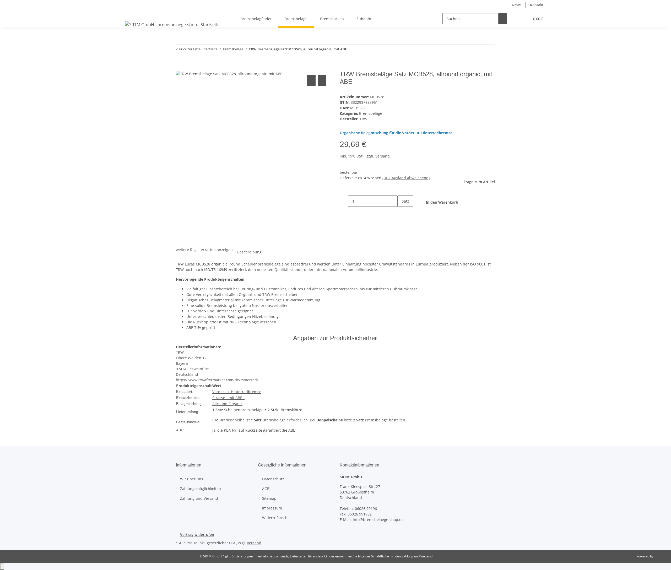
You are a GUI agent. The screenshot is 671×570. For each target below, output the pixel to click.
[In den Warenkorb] (180, 67)
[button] (515, 19)
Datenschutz (273, 478)
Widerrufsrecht (275, 517)
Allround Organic (227, 403)
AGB (265, 488)
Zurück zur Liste (188, 49)
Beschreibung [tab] (249, 251)
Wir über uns (191, 478)
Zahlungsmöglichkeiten (200, 488)
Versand (382, 156)
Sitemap (269, 498)
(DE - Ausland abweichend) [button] (406, 177)
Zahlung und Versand (199, 498)
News (517, 4)
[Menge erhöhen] (402, 212)
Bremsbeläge (370, 113)
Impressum (272, 508)
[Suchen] (503, 18)
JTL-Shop (660, 556)
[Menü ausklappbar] (130, 14)
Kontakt (536, 4)
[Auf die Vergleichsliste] (311, 80)
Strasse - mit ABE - (228, 397)
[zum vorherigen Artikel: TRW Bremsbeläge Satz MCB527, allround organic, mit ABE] (351, 50)
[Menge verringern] (344, 201)
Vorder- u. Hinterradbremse (236, 391)
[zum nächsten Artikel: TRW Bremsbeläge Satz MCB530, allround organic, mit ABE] (360, 50)
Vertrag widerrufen (197, 534)
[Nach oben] (2, 566)
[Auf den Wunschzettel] (322, 80)
